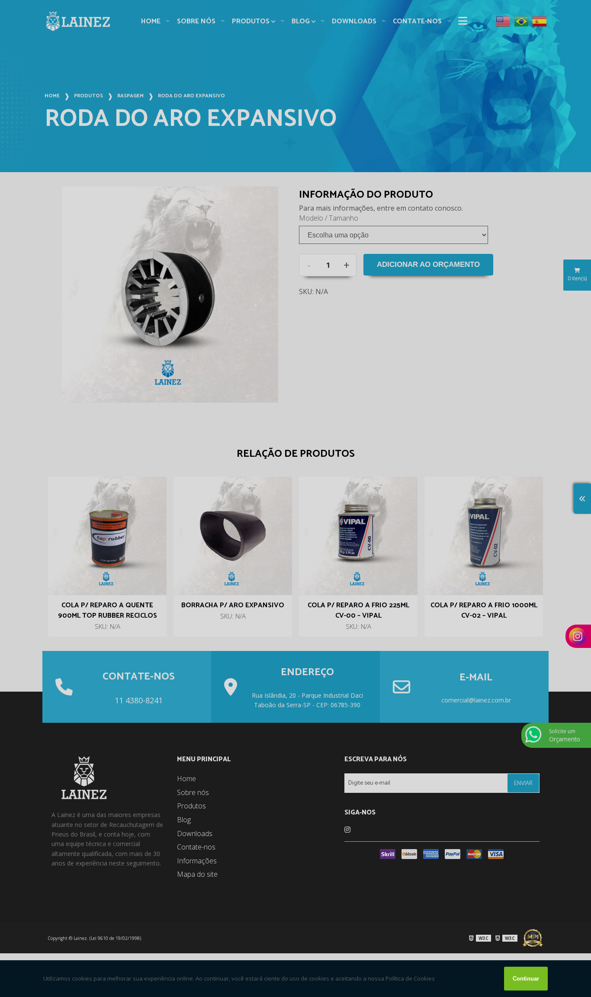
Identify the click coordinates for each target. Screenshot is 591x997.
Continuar (526, 978)
